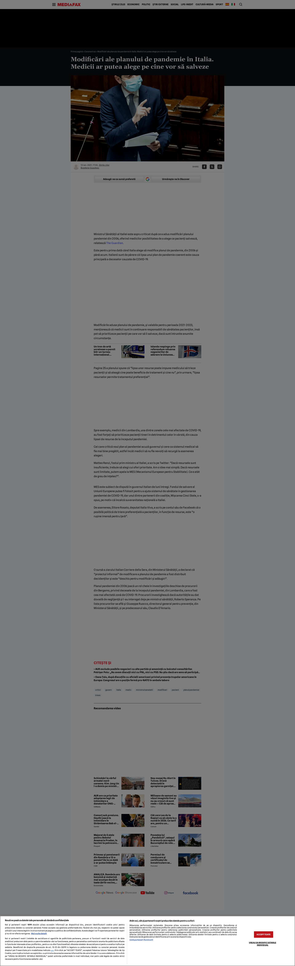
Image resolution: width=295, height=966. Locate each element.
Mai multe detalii (39, 933)
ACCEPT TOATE (263, 934)
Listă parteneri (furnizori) (141, 940)
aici (52, 950)
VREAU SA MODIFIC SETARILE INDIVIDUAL (262, 943)
